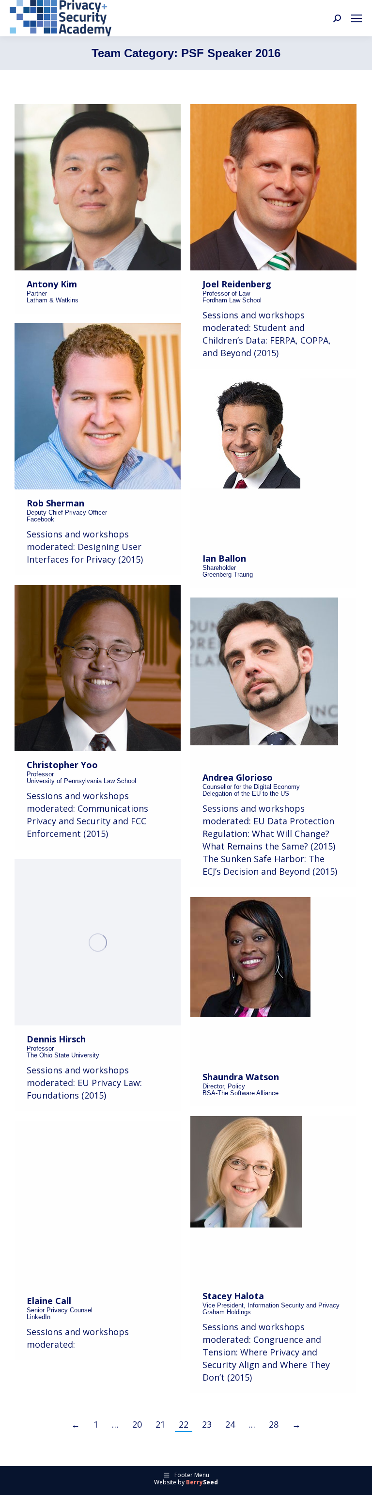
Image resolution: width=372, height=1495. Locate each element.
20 (137, 1424)
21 (160, 1424)
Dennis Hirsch (56, 1039)
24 (230, 1424)
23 (207, 1424)
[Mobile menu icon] (356, 18)
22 (183, 1424)
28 (274, 1424)
